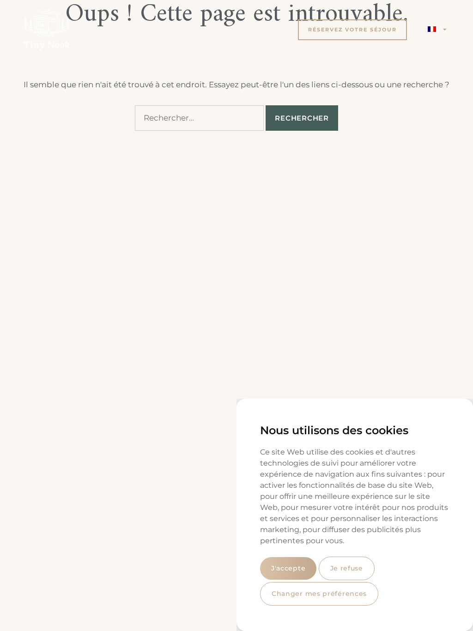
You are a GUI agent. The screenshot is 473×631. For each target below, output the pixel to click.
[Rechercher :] (199, 118)
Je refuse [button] (346, 568)
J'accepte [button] (288, 568)
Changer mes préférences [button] (319, 593)
